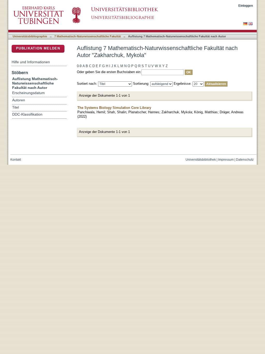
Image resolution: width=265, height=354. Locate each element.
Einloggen (245, 5)
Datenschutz (245, 159)
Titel (15, 107)
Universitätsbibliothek (201, 159)
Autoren (18, 100)
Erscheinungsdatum (28, 93)
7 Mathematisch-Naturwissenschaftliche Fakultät (87, 36)
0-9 (79, 66)
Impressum (226, 159)
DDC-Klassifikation (27, 114)
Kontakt (15, 159)
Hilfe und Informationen (31, 62)
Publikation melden (38, 48)
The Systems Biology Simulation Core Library (114, 108)
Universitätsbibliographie (30, 36)
